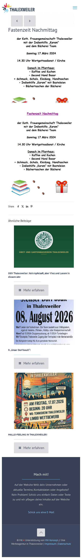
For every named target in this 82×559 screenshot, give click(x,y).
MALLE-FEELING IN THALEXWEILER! (27, 434)
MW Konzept (51, 540)
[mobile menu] (75, 7)
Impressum (50, 543)
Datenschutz (64, 543)
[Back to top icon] (41, 532)
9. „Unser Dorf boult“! (19, 350)
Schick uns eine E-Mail (41, 512)
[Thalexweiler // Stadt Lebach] (18, 7)
